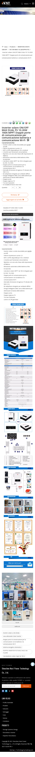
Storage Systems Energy (10, 729)
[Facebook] (3, 691)
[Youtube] (12, 691)
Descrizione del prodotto (10, 214)
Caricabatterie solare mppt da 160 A (14, 656)
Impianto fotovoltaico (9, 736)
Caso (4, 715)
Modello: (5, 208)
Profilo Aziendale (8, 702)
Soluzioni (5, 709)
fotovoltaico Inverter (9, 732)
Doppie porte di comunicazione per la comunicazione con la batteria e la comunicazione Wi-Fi (14, 642)
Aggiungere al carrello (14, 200)
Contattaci (6, 721)
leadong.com (29, 750)
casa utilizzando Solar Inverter (12, 636)
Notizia (5, 718)
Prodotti (5, 705)
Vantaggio (6, 712)
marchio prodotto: (8, 210)
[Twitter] (9, 691)
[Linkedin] (6, 691)
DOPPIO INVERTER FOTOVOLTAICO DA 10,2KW (15, 652)
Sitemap (12, 750)
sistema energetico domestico (12, 647)
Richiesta (14, 195)
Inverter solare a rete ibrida (11, 633)
